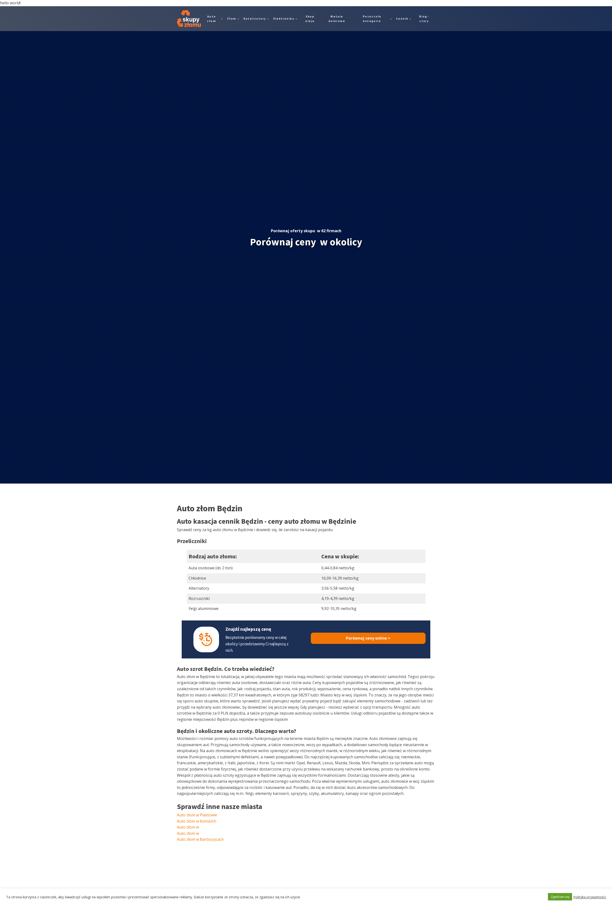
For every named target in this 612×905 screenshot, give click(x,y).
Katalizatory (255, 18)
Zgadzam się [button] (560, 896)
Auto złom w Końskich (196, 821)
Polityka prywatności (589, 897)
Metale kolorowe (337, 19)
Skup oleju (310, 19)
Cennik (402, 18)
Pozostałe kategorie (372, 19)
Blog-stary (424, 19)
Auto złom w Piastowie (197, 815)
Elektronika (283, 18)
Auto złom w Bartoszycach (200, 839)
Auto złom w (188, 827)
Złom (231, 18)
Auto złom (211, 19)
